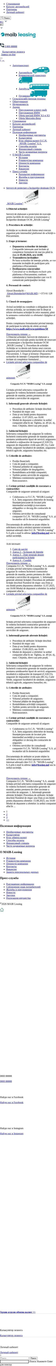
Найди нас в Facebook (11, 1102)
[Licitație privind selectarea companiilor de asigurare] (22, 377)
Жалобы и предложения (31, 177)
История (23, 157)
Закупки (23, 182)
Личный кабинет (15, 12)
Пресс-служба (19, 171)
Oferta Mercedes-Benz (30, 118)
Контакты (24, 166)
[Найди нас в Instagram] (10, 1123)
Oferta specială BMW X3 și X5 (34, 115)
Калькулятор (25, 138)
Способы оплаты (28, 146)
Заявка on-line (8, 54)
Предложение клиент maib (33, 110)
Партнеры (11, 9)
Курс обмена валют (16, 837)
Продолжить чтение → (18, 334)
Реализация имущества (18, 898)
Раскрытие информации (31, 174)
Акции (16, 107)
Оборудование (20, 101)
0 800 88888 (11, 46)
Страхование (13, 3)
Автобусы (24, 88)
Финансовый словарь (30, 149)
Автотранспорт (20, 65)
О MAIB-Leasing (21, 154)
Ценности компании (29, 163)
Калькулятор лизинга (13, 51)
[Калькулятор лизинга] (6, 1325)
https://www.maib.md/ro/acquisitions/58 (27, 329)
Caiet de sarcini (20, 549)
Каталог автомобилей (17, 6)
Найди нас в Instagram (11, 1133)
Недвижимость (20, 104)
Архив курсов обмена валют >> (17, 1312)
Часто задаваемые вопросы (33, 152)
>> (7, 820)
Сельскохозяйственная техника (28, 98)
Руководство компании (31, 160)
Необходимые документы (32, 135)
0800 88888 (6, 1081)
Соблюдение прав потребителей (23, 887)
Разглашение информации (20, 884)
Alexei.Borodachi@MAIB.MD (22, 293)
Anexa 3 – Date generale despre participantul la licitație (28, 556)
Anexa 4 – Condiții (21, 560)
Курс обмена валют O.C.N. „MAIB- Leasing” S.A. (33, 142)
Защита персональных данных (22, 872)
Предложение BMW (29, 112)
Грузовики (24, 96)
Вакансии (24, 168)
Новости (23, 180)
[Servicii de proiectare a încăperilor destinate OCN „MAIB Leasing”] (30, 203)
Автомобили (25, 72)
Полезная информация (24, 132)
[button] (28, 24)
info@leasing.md (40, 533)
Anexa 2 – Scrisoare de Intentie (27, 552)
